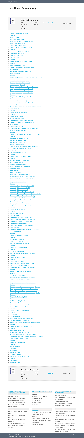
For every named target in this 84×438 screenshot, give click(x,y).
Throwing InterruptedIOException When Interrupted (23, 291)
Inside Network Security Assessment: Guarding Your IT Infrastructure (17, 392)
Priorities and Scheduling (16, 126)
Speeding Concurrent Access (18, 152)
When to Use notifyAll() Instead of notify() (21, 166)
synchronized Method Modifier (18, 140)
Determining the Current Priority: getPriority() (22, 120)
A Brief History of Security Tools (17, 398)
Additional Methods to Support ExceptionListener (23, 253)
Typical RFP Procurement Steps (17, 402)
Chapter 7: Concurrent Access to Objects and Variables (25, 134)
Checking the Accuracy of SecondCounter (21, 91)
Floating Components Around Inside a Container (23, 205)
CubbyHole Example (15, 172)
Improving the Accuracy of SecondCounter (21, 93)
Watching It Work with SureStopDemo (20, 306)
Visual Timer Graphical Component (19, 81)
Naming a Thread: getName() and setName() (22, 67)
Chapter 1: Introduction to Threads (19, 33)
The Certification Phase (61, 401)
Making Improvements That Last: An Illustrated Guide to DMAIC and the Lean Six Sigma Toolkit (65, 425)
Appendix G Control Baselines (63, 405)
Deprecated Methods (15, 354)
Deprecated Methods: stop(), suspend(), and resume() (24, 229)
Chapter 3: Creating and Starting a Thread (21, 61)
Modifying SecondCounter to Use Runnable (21, 89)
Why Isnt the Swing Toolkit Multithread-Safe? (22, 186)
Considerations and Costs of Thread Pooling (22, 263)
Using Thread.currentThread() (18, 65)
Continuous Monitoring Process (63, 403)
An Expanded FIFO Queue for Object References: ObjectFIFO (26, 336)
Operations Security (60, 395)
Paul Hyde (50, 22)
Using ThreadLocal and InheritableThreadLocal (22, 178)
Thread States (14, 124)
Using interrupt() (14, 227)
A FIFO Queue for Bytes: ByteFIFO (19, 338)
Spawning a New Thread (16, 55)
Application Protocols (37, 424)
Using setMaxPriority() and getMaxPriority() (21, 225)
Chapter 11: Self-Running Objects (19, 235)
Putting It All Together (15, 57)
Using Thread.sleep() (15, 73)
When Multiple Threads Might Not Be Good (21, 41)
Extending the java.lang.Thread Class (20, 51)
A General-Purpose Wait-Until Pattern (20, 279)
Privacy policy (72, 434)
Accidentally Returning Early (17, 275)
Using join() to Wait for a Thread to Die (20, 174)
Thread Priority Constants (17, 118)
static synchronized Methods (18, 144)
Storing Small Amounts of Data (16, 423)
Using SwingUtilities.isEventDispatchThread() (22, 192)
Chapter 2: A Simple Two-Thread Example (21, 47)
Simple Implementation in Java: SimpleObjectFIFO (23, 334)
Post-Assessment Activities (16, 400)
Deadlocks (13, 150)
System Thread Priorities (16, 116)
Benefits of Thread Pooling (17, 261)
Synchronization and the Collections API (20, 148)
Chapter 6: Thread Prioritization (18, 112)
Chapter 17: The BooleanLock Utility (19, 310)
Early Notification (14, 170)
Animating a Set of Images (17, 201)
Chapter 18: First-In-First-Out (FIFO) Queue (21, 326)
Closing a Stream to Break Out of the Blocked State (24, 289)
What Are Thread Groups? (17, 213)
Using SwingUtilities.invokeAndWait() (20, 188)
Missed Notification (15, 168)
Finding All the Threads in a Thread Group (21, 221)
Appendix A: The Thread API (17, 342)
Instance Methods (15, 352)
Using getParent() (15, 215)
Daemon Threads (14, 108)
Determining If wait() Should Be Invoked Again (22, 277)
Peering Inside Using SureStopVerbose (20, 304)
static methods (14, 350)
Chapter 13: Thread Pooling (17, 257)
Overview (12, 35)
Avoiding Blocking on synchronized (19, 320)
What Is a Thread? (15, 37)
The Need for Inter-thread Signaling (19, 160)
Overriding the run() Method (17, 53)
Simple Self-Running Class (17, 239)
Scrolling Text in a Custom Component (20, 200)
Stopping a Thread (15, 104)
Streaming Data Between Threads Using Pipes (22, 176)
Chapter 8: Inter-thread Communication (20, 156)
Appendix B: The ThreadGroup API (19, 356)
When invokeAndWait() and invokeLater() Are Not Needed (25, 194)
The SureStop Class (15, 302)
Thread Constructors (15, 69)
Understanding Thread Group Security (20, 223)
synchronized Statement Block (18, 142)
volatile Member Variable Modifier (19, 138)
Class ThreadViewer (15, 231)
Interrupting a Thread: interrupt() (18, 100)
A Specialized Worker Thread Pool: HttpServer (22, 267)
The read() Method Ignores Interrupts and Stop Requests (25, 287)
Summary (12, 59)
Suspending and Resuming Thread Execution (22, 102)
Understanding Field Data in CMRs (41, 418)
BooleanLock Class (15, 316)
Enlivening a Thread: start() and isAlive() (21, 71)
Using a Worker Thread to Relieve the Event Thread (24, 198)
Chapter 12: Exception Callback (18, 247)
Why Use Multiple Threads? (17, 39)
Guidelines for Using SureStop (18, 301)
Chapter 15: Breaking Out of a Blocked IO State (22, 283)
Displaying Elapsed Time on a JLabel (20, 203)
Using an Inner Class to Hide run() (19, 241)
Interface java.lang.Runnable (17, 85)
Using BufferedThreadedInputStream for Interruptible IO (25, 293)
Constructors (13, 348)
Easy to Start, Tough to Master (18, 45)
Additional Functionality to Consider (19, 243)
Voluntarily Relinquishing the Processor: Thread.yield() (24, 128)
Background (13, 314)
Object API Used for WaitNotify (18, 164)
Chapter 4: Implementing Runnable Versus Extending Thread (26, 77)
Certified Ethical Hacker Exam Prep (42, 391)
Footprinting (35, 404)
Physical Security (36, 402)
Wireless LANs (36, 400)
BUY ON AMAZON (67, 23)
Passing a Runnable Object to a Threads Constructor (24, 87)
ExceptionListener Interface (17, 251)
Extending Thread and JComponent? (20, 83)
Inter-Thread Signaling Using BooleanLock (21, 318)
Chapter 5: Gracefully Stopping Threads (20, 97)
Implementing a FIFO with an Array (19, 332)
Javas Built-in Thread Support (18, 43)
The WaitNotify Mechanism (17, 162)
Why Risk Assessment (14, 396)
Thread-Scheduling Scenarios (18, 130)
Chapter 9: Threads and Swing (18, 182)
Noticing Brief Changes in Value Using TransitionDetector (25, 322)
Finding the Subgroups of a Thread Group (21, 217)
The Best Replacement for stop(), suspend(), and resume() (26, 106)
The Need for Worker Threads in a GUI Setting (22, 196)
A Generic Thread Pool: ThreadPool (19, 265)
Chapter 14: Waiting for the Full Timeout (20, 271)
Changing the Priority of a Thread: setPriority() (22, 122)
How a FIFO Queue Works (17, 330)
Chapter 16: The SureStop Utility (18, 297)
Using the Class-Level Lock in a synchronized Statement (25, 146)
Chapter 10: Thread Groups (17, 209)
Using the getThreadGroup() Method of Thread (22, 219)
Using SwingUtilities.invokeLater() (19, 190)
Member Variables (15, 346)
